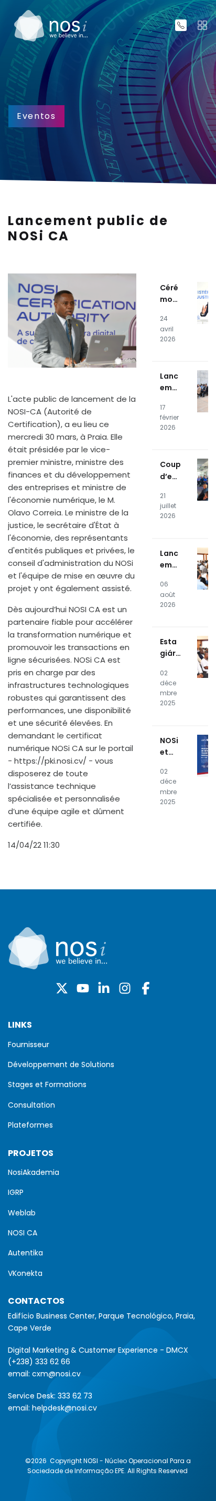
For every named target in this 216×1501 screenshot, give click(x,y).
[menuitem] (108, 1044)
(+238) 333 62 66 (39, 1361)
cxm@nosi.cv (56, 1373)
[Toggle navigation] (202, 25)
